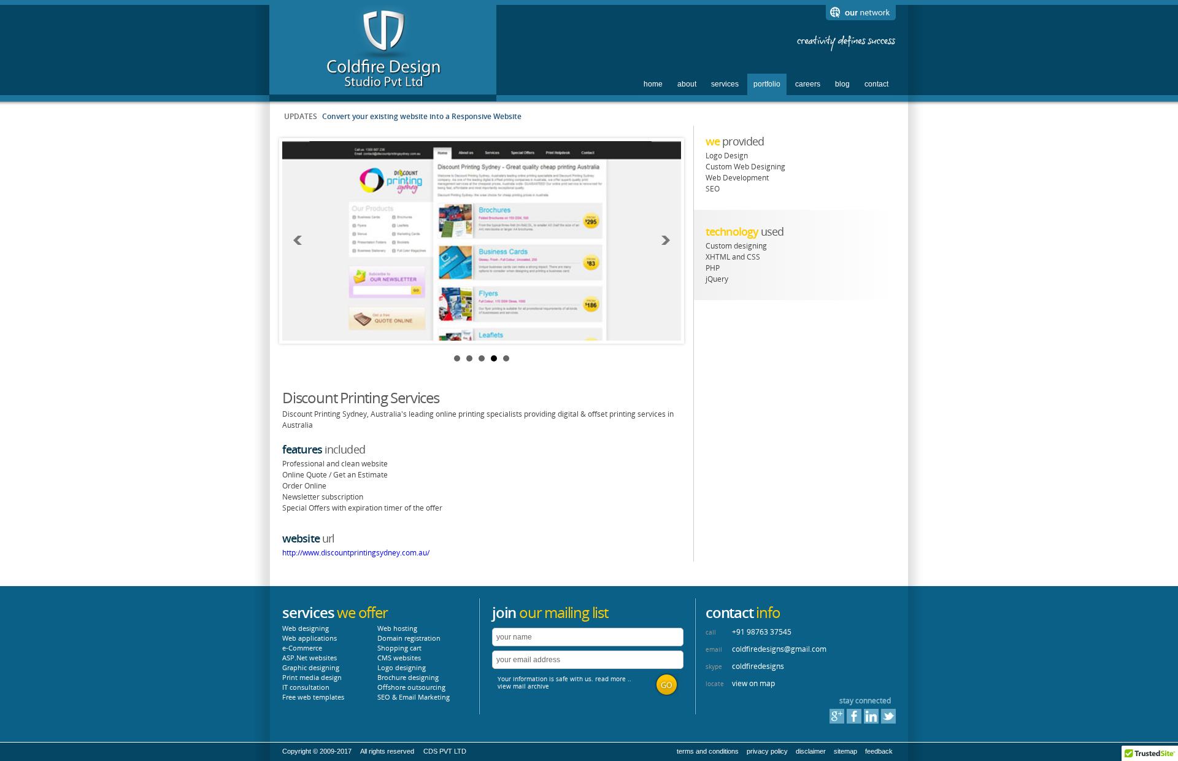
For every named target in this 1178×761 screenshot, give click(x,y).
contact (876, 84)
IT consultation (305, 687)
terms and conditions (708, 751)
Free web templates (313, 696)
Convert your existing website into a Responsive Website (422, 116)
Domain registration (409, 638)
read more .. (613, 678)
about (686, 84)
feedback (879, 751)
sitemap (845, 751)
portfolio (766, 84)
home (653, 84)
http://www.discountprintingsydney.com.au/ (355, 552)
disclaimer (811, 751)
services (725, 84)
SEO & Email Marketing (413, 696)
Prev (298, 240)
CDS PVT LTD (444, 751)
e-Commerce (302, 647)
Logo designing (401, 667)
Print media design (312, 677)
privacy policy (767, 751)
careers (807, 84)
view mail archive (523, 686)
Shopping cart (399, 647)
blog (842, 84)
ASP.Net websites (309, 657)
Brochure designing (408, 677)
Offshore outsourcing (411, 687)
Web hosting (397, 628)
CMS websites (399, 657)
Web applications (309, 638)
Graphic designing (310, 667)
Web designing (305, 628)
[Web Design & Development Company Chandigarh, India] (383, 87)
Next (665, 240)
